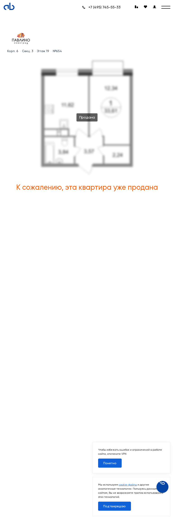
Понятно (109, 463)
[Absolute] (9, 6)
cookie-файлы (128, 484)
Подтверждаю (114, 506)
